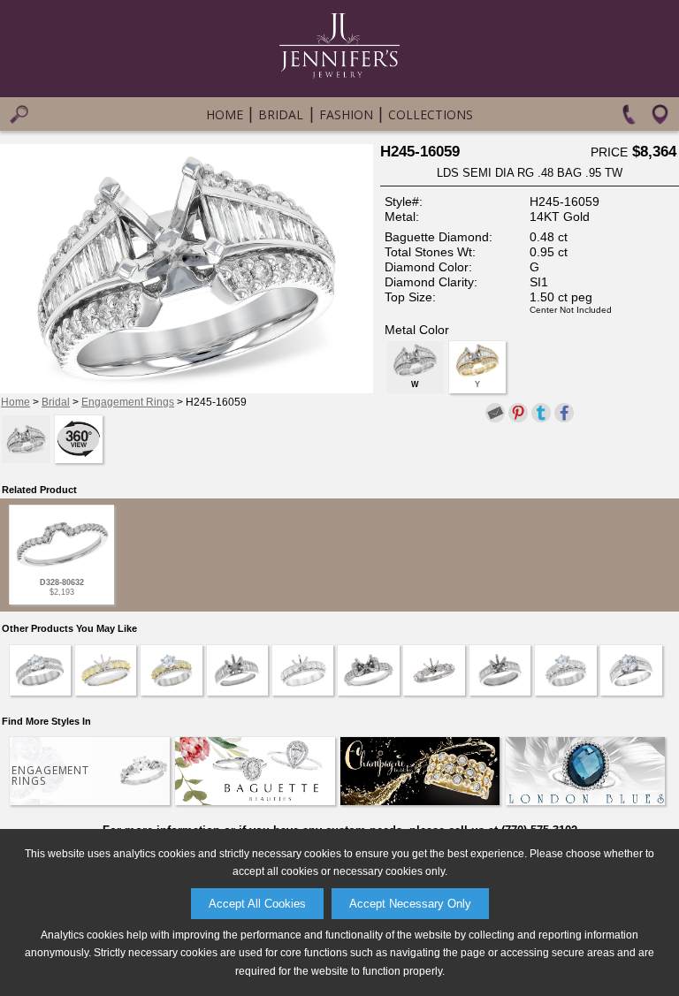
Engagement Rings (127, 402)
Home (224, 114)
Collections (430, 114)
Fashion (346, 114)
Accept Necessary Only (410, 903)
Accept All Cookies (257, 903)
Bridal (280, 114)
